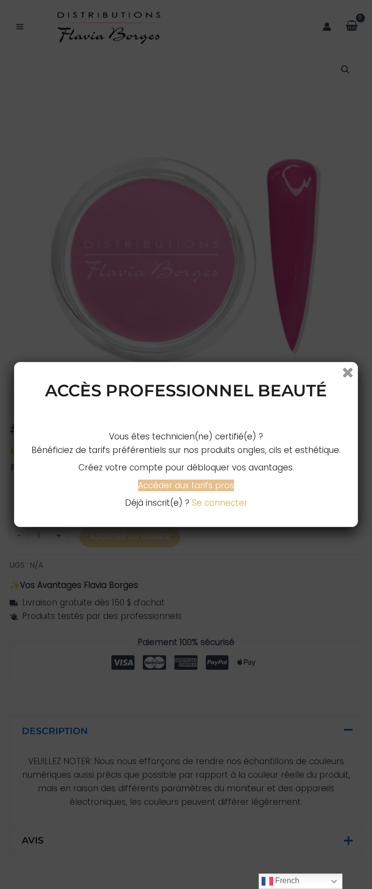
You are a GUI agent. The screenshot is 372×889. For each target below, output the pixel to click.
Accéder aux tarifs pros (186, 485)
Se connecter (220, 503)
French (286, 880)
